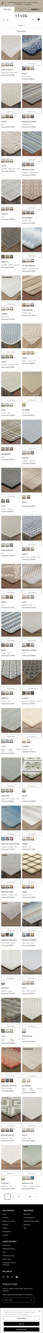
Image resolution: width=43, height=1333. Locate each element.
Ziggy (3, 650)
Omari (25, 844)
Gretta (25, 458)
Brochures (27, 1224)
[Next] (35, 1196)
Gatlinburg (27, 310)
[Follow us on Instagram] (7, 1277)
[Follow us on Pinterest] (12, 1277)
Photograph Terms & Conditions (9, 1264)
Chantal (5, 1184)
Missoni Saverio (29, 122)
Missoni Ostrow (29, 940)
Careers (5, 1228)
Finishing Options (29, 1217)
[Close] (40, 1311)
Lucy (3, 747)
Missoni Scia (27, 1184)
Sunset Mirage (28, 266)
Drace (4, 122)
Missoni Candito (29, 650)
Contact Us (6, 1245)
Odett (25, 554)
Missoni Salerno (8, 1086)
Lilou (24, 796)
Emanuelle (27, 1036)
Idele (24, 502)
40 (30, 1196)
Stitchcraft (7, 70)
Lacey (3, 362)
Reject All (21, 1324)
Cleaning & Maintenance (31, 1221)
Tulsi (3, 166)
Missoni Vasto (28, 170)
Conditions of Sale (8, 1256)
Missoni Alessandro (10, 844)
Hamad (4, 314)
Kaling (25, 698)
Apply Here (23, 4)
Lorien (4, 214)
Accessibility (6, 1231)
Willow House (7, 1135)
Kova (24, 988)
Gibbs (24, 892)
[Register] (31, 1299)
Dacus (24, 1135)
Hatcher (5, 796)
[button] (7, 9)
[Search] (33, 20)
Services (5, 1224)
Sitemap (5, 1235)
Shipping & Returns (8, 1249)
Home (4, 1214)
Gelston (5, 988)
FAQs (4, 1252)
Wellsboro (27, 218)
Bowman (4, 698)
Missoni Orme (7, 892)
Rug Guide (27, 1214)
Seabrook (26, 1086)
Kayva (4, 506)
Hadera (25, 747)
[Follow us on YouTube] (16, 1277)
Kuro (24, 74)
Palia (3, 410)
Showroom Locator (8, 1221)
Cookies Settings (21, 1318)
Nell (3, 1036)
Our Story (5, 1217)
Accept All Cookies (21, 1329)
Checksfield (7, 551)
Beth (3, 602)
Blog (25, 1228)
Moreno (4, 262)
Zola (24, 602)
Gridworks (6, 454)
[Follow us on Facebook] (3, 1277)
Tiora (24, 358)
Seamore (26, 410)
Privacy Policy (6, 1259)
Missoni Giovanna (9, 940)
